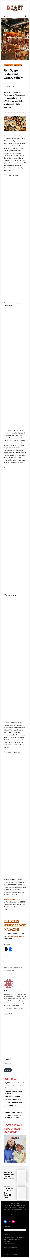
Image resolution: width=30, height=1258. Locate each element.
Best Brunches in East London (13, 1099)
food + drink (18, 65)
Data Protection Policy (10, 1247)
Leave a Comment (9, 86)
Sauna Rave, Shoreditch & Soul (13, 1102)
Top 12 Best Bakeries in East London (15, 1083)
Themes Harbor (14, 1254)
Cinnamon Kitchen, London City (13, 1112)
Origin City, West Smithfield (12, 1096)
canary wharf (13, 969)
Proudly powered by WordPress (13, 1253)
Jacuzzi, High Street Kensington (14, 1106)
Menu (7, 16)
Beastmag (15, 1203)
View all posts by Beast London (13, 1008)
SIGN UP (7, 1070)
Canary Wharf (8, 65)
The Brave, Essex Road (11, 1109)
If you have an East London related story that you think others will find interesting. (15, 1239)
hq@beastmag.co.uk (9, 1243)
